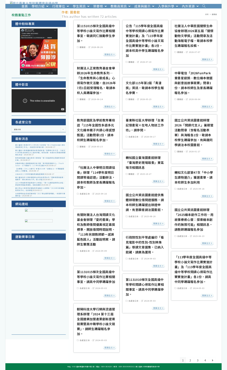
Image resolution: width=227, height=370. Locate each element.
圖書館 (83, 47)
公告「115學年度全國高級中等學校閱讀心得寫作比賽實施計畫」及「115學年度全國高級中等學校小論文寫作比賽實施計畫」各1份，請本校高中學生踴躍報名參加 (145, 41)
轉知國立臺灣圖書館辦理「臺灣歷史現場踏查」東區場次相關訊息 (145, 162)
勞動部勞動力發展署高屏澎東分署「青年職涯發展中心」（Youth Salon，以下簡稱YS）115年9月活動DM (39, 164)
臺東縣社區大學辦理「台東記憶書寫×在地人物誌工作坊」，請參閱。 (145, 125)
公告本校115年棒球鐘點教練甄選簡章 (29, 174)
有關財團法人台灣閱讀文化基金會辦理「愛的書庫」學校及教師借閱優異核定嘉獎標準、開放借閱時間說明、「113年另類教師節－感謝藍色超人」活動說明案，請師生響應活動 (96, 229)
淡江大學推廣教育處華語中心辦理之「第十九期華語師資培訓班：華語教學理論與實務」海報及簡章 (40, 184)
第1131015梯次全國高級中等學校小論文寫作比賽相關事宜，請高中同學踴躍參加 (96, 277)
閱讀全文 (109, 54)
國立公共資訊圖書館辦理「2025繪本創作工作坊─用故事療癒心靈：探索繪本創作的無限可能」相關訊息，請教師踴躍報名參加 (193, 219)
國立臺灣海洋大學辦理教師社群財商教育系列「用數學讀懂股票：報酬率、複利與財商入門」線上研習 (40, 178)
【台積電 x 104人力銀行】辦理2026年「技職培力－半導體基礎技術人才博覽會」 (39, 170)
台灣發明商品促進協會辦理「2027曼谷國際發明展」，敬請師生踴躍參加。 (40, 194)
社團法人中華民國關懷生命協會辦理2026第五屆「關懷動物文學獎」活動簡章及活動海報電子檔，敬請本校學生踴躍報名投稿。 (193, 36)
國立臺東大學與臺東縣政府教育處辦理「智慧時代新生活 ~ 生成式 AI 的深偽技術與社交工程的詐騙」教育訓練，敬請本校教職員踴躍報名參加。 (40, 152)
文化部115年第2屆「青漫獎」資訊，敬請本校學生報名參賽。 (145, 88)
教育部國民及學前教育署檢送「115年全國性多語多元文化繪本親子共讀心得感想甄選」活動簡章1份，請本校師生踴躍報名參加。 (96, 130)
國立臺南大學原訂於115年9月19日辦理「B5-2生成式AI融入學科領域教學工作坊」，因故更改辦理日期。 (40, 146)
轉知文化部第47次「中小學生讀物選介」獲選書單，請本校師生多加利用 (193, 177)
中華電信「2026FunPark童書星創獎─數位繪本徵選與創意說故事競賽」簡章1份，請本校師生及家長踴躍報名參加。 (193, 83)
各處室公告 (133, 136)
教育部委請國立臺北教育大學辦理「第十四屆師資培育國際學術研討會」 (40, 159)
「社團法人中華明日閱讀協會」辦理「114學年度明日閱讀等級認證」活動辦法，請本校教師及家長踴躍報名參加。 (96, 177)
